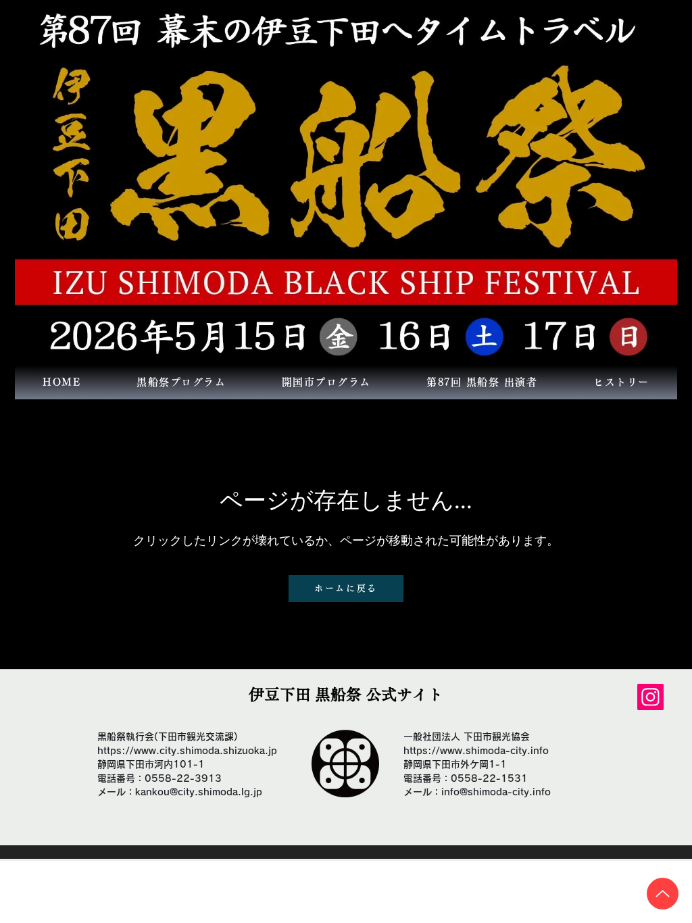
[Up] (662, 893)
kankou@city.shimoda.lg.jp (198, 792)
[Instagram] (650, 697)
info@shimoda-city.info (496, 792)
